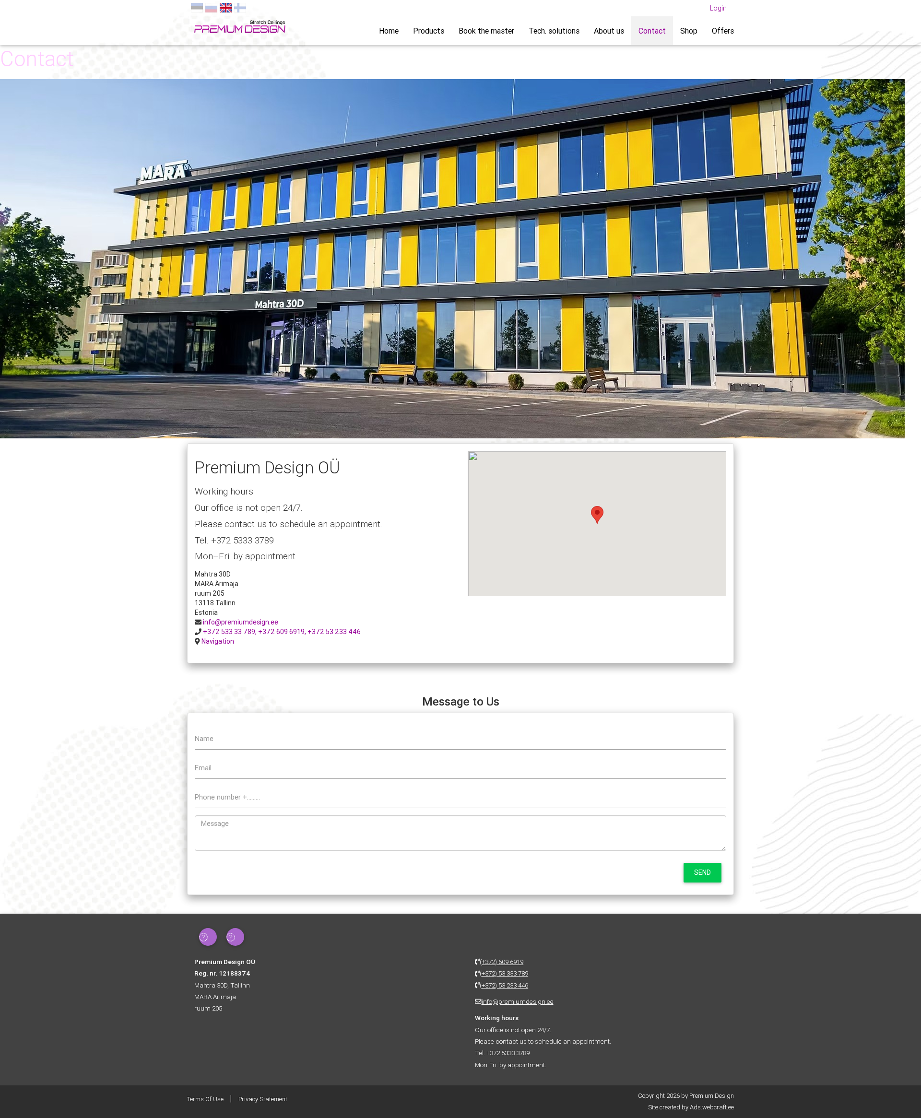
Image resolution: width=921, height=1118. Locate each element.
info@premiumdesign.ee (240, 622)
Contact (652, 30)
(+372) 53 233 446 (504, 985)
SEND (702, 872)
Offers (723, 30)
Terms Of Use (205, 1099)
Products (428, 30)
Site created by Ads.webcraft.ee (691, 1107)
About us (609, 30)
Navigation (217, 641)
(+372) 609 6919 (501, 961)
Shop (688, 30)
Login (718, 8)
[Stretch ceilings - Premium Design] (239, 25)
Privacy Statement (262, 1099)
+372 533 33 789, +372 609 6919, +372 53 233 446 (282, 631)
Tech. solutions (554, 30)
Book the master (486, 30)
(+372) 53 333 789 (504, 973)
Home (389, 30)
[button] (597, 515)
